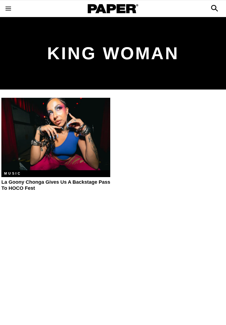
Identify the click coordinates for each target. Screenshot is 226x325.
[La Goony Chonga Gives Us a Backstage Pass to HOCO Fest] (55, 134)
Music (12, 173)
